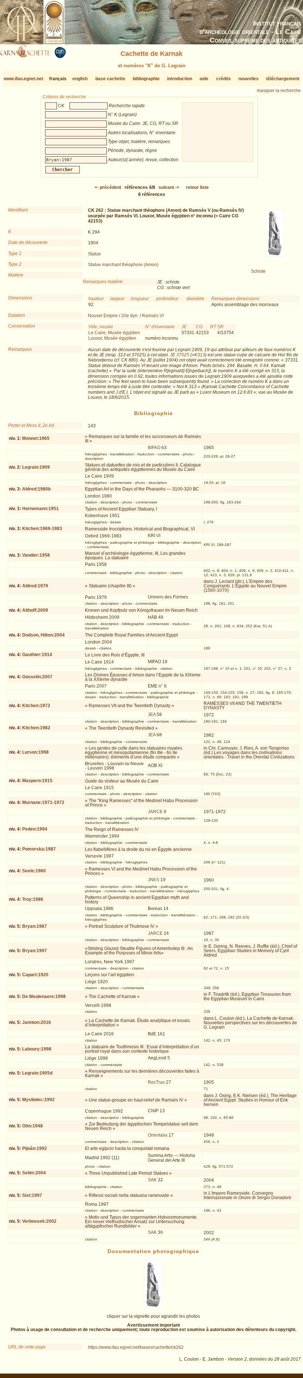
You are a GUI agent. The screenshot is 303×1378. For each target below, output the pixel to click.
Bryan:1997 (34, 950)
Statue (94, 254)
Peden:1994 (34, 829)
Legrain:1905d (37, 1073)
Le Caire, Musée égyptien (114, 332)
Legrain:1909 (36, 467)
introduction (179, 78)
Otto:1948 (32, 1125)
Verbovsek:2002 (39, 1221)
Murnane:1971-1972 (43, 802)
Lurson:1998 (35, 752)
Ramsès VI (153, 315)
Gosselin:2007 (37, 676)
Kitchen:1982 (36, 727)
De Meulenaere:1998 (44, 996)
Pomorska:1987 (39, 849)
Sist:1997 (32, 1195)
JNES (153, 879)
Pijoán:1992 (34, 1148)
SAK (152, 1179)
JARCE (155, 811)
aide (204, 78)
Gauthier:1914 (37, 654)
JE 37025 (179, 354)
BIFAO (154, 447)
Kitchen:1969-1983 (42, 528)
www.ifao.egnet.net (23, 78)
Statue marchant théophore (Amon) (123, 264)
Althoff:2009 (35, 610)
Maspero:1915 (37, 780)
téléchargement (282, 78)
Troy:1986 (32, 899)
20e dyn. (130, 315)
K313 (199, 354)
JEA (152, 714)
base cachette (110, 78)
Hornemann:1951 (40, 508)
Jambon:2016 (36, 1022)
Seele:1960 (34, 870)
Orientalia (157, 1135)
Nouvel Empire (103, 315)
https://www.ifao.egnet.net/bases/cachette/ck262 (136, 1347)
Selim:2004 (34, 1172)
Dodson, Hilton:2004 (43, 635)
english (80, 78)
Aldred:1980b (36, 489)
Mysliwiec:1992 (38, 1099)
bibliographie (146, 78)
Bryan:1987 (34, 926)
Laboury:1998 (36, 1049)
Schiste (258, 271)
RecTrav (156, 1082)
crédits (223, 78)
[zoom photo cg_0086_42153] (153, 1306)
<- (108, 187)
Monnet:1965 (36, 438)
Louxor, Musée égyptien (112, 338)
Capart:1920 (35, 974)
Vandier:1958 (36, 555)
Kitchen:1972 (36, 705)
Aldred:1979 (35, 585)
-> (169, 187)
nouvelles (248, 78)
